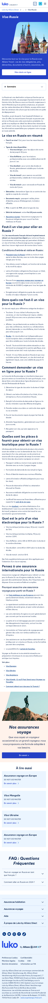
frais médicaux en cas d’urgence (21, 595)
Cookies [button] (21, 961)
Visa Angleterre (12, 675)
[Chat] (35, 3)
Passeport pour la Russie (15, 255)
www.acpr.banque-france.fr (31, 998)
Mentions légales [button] (8, 961)
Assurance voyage (13, 217)
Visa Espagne (11, 666)
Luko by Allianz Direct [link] (10, 10)
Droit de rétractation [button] (10, 964)
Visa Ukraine (11, 671)
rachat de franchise (27, 649)
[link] (40, 3)
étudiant (15, 506)
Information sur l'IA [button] (28, 964)
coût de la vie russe (23, 502)
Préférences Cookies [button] (10, 958)
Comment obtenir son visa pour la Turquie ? (23, 686)
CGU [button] (29, 961)
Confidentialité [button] (26, 958)
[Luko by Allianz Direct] (10, 3)
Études (8, 336)
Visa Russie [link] (32, 10)
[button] (24, 874)
